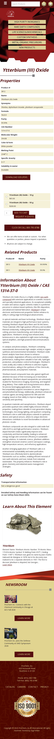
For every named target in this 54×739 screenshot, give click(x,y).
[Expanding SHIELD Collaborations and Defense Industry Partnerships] (10, 633)
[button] (24, 618)
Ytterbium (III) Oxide (27, 264)
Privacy (44, 687)
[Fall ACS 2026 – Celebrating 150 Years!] (10, 599)
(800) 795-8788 (31, 680)
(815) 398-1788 (30, 678)
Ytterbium (35, 310)
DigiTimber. (35, 730)
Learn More (7, 565)
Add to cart (21, 212)
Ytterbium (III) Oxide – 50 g (21, 202)
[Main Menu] (5, 3)
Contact (33, 687)
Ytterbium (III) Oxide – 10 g (21, 195)
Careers (21, 687)
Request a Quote (24, 216)
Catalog (10, 687)
